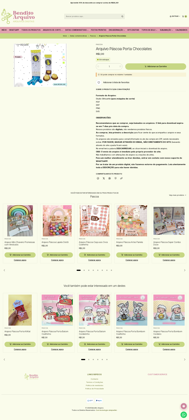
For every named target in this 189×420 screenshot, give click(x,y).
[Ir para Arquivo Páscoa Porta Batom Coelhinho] (57, 310)
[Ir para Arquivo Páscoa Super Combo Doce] (169, 220)
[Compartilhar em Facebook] (98, 178)
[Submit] (122, 16)
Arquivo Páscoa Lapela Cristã (55, 242)
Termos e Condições (94, 382)
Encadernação (116, 30)
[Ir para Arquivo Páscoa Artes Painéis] (131, 220)
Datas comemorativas (76, 30)
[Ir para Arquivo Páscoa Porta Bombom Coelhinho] (131, 310)
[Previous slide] (5, 270)
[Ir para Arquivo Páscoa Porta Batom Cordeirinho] (94, 310)
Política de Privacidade (94, 389)
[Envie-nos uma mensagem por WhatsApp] (184, 415)
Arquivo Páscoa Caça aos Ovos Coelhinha (93, 243)
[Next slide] (184, 270)
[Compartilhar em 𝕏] (104, 178)
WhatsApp (14, 30)
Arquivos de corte (52, 30)
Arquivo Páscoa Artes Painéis (129, 242)
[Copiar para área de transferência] (121, 178)
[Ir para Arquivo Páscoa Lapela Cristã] (57, 220)
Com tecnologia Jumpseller (106, 410)
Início (4, 30)
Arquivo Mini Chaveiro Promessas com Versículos (19, 243)
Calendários (181, 30)
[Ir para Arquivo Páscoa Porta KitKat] (20, 310)
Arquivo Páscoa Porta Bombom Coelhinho (130, 332)
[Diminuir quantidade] (98, 66)
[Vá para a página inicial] (18, 16)
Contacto (94, 379)
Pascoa (93, 36)
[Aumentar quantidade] (120, 66)
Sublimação (165, 30)
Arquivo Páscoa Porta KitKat (17, 331)
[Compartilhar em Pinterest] (115, 178)
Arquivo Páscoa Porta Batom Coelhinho (55, 332)
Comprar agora (20, 260)
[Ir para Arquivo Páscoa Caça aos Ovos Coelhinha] (94, 220)
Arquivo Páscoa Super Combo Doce (167, 243)
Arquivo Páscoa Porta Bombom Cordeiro (167, 332)
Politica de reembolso (94, 385)
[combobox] (94, 16)
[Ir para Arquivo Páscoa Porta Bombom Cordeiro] (169, 310)
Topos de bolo (148, 30)
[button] (78, 270)
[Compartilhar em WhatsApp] (110, 178)
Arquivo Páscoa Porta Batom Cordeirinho (92, 332)
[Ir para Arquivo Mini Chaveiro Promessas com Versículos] (20, 220)
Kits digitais (133, 30)
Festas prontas (98, 30)
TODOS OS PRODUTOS (30, 30)
